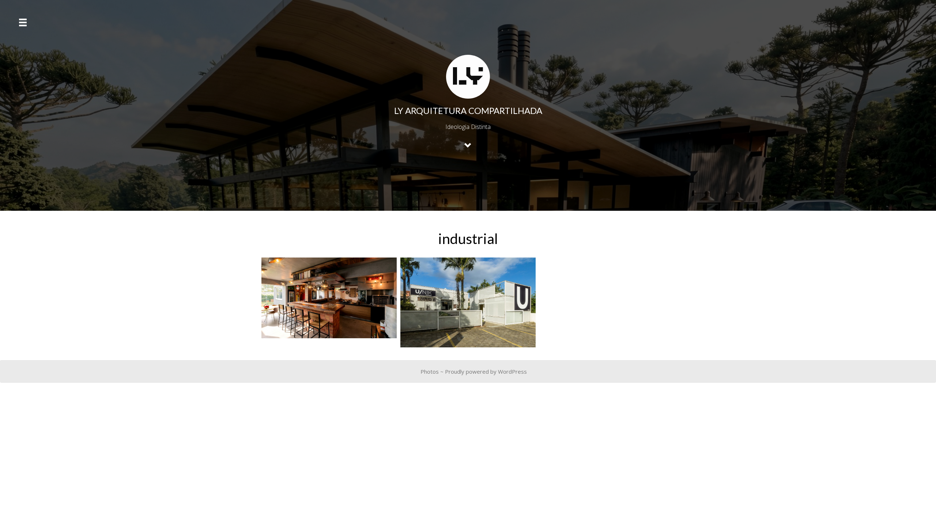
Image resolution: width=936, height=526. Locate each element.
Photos (429, 371)
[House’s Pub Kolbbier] (329, 298)
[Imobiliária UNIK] (468, 303)
